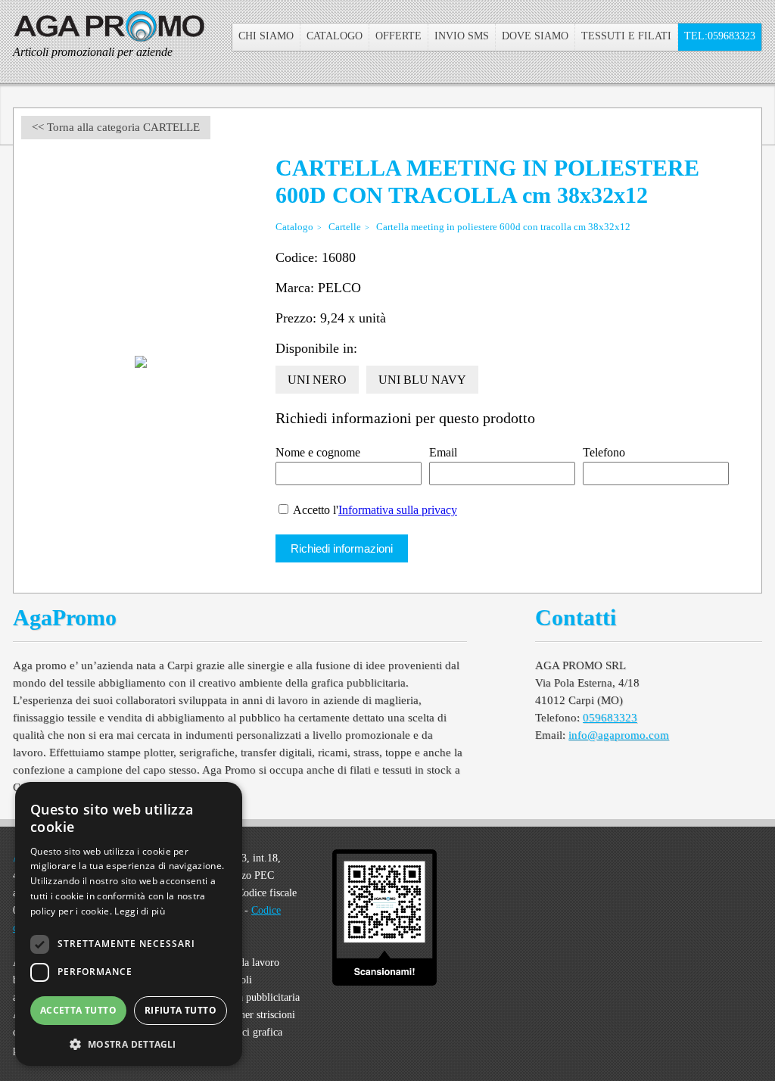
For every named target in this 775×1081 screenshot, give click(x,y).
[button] (128, 1043)
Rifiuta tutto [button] (180, 1010)
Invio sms (461, 36)
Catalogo (335, 36)
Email (443, 452)
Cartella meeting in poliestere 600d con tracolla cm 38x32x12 (503, 226)
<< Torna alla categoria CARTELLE (116, 127)
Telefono (604, 452)
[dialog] (128, 924)
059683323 (610, 718)
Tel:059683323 (719, 36)
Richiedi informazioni (342, 548)
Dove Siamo (535, 36)
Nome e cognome (317, 452)
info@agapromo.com (618, 735)
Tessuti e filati (626, 36)
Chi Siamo (266, 36)
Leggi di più (139, 911)
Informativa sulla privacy (397, 509)
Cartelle (344, 226)
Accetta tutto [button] (78, 1010)
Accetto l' (374, 509)
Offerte (398, 36)
